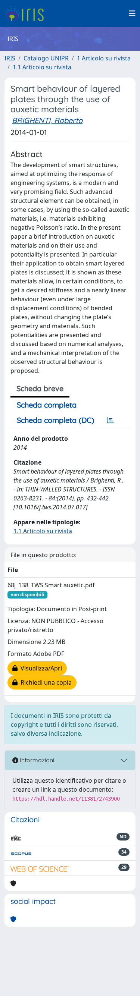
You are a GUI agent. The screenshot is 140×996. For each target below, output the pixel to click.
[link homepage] (27, 13)
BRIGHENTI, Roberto (47, 120)
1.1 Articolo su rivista (42, 67)
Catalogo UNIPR (46, 58)
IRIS (9, 58)
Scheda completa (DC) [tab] (55, 420)
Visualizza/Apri (40, 668)
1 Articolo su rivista (104, 58)
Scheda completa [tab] (47, 404)
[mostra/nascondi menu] (132, 13)
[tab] (110, 420)
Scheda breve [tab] (39, 388)
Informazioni (36, 760)
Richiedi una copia (45, 682)
